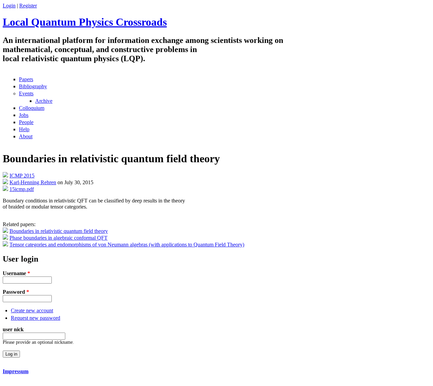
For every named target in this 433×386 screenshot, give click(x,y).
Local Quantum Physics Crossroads (85, 22)
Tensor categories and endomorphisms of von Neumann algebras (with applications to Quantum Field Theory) (126, 244)
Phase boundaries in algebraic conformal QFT (58, 238)
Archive (43, 101)
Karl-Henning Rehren (32, 182)
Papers (26, 79)
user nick (13, 329)
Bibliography (33, 86)
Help (24, 129)
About (25, 136)
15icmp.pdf (21, 189)
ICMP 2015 (22, 175)
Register (28, 5)
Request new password (35, 318)
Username (16, 273)
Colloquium (31, 108)
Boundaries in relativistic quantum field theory (58, 231)
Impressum (15, 371)
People (26, 122)
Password (16, 292)
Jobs (23, 115)
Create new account (32, 310)
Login (9, 5)
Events (26, 93)
